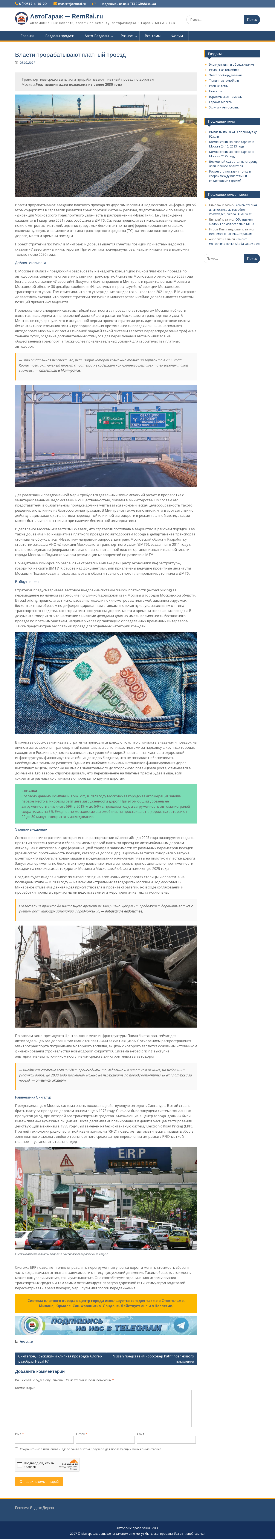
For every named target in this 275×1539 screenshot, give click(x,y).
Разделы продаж (59, 35)
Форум (177, 35)
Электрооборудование (226, 75)
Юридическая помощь (225, 97)
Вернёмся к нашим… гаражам (230, 234)
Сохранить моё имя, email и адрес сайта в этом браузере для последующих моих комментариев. (91, 1449)
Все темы (152, 35)
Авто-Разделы (97, 35)
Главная (27, 35)
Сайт (140, 1434)
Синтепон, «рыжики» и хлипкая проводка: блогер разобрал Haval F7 (60, 1359)
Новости (26, 1341)
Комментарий (25, 1388)
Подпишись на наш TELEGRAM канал (128, 4)
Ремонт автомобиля (224, 70)
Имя (19, 1434)
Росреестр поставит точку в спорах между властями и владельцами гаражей (230, 175)
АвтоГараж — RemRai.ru (66, 16)
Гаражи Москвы (220, 102)
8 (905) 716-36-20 (33, 4)
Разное (127, 35)
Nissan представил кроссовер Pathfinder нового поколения (153, 1359)
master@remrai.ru (72, 4)
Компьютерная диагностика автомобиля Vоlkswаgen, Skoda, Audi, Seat (233, 209)
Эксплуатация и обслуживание (231, 64)
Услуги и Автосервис (224, 107)
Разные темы (218, 86)
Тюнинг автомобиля (224, 80)
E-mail (81, 1434)
